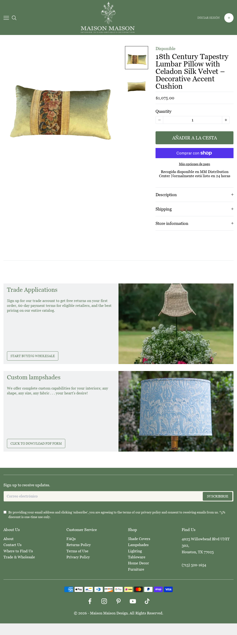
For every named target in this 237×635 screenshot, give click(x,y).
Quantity (164, 111)
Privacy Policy (78, 557)
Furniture (136, 569)
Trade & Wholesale (19, 557)
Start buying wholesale (32, 356)
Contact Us (12, 545)
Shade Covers (139, 539)
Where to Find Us (18, 551)
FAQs (71, 539)
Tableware (136, 557)
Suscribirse (217, 496)
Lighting (135, 551)
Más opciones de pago (194, 164)
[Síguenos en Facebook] (89, 601)
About (8, 539)
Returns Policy (78, 545)
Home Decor (138, 563)
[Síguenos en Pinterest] (118, 601)
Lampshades (138, 545)
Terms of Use (77, 551)
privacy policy (151, 512)
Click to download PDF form (36, 443)
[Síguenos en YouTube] (132, 601)
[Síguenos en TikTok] (147, 601)
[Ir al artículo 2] (136, 84)
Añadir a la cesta (194, 137)
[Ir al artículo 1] (136, 57)
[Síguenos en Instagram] (104, 601)
